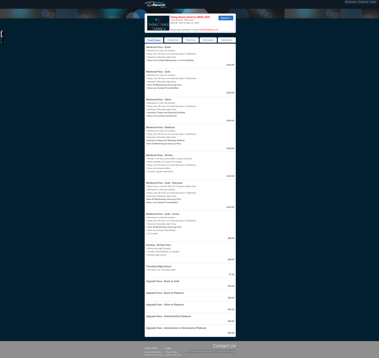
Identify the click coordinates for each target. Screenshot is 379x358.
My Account (350, 2)
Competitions (173, 40)
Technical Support (153, 352)
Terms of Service (173, 355)
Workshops (191, 40)
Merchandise (208, 40)
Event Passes (154, 40)
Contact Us (363, 2)
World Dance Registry (156, 4)
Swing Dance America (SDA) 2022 (190, 17)
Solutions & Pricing (153, 355)
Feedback (2, 37)
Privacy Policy (171, 352)
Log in (373, 2)
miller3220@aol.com (209, 30)
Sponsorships (227, 40)
